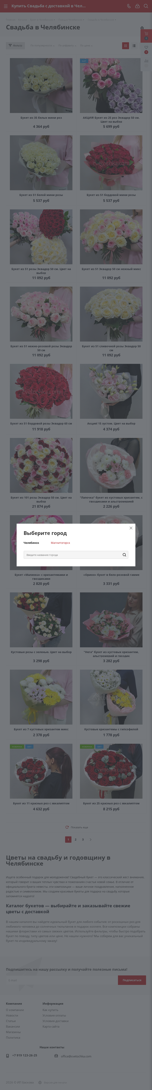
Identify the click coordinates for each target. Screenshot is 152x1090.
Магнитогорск (60, 543)
